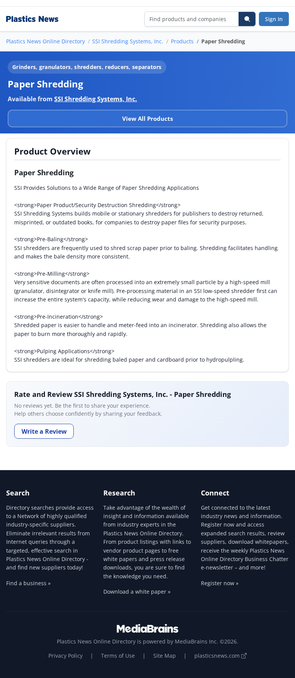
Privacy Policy (65, 655)
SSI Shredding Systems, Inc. (127, 41)
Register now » (220, 583)
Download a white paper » (137, 591)
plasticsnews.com (217, 655)
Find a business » (28, 583)
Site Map (164, 655)
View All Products (147, 118)
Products (182, 41)
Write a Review (44, 431)
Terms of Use (118, 655)
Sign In (274, 19)
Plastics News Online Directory (45, 41)
